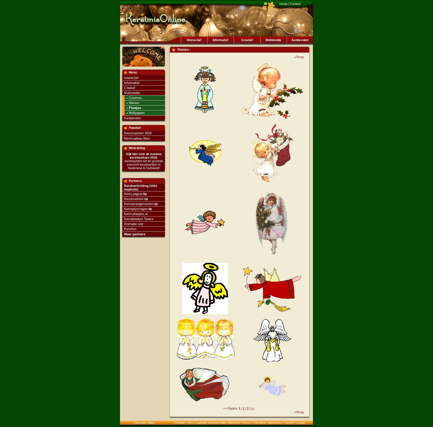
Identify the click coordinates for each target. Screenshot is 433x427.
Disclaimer (260, 422)
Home (283, 4)
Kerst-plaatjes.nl (136, 214)
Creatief (247, 40)
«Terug (299, 57)
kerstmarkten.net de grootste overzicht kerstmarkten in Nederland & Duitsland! (144, 164)
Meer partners (134, 234)
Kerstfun (130, 229)
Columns (135, 98)
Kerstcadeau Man (137, 138)
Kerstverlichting (136, 186)
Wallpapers (137, 113)
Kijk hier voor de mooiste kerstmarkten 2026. (144, 155)
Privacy (246, 422)
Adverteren (275, 422)
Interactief (194, 40)
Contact (295, 4)
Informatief (220, 40)
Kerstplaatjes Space (138, 219)
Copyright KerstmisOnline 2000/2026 (217, 422)
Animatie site (133, 224)
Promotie (179, 422)
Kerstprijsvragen (136, 209)
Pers (190, 422)
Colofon (288, 422)
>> (252, 408)
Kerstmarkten (134, 199)
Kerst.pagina (133, 194)
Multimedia (273, 40)
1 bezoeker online (143, 422)
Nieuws (134, 103)
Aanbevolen (299, 40)
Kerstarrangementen (138, 204)
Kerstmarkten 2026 (138, 133)
